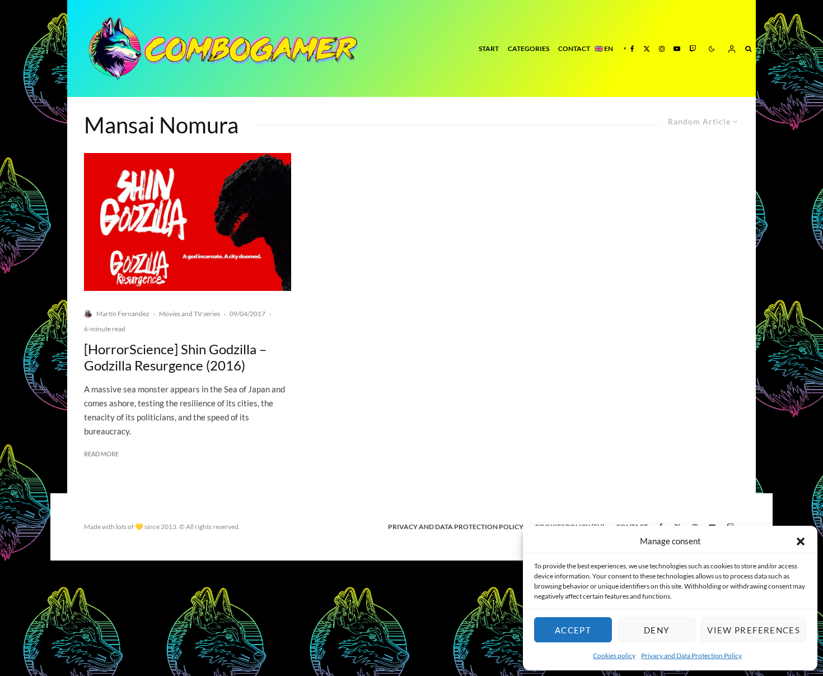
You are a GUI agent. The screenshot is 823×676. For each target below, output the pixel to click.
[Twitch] (692, 48)
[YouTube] (677, 48)
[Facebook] (632, 48)
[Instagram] (661, 48)
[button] (800, 541)
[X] (646, 48)
